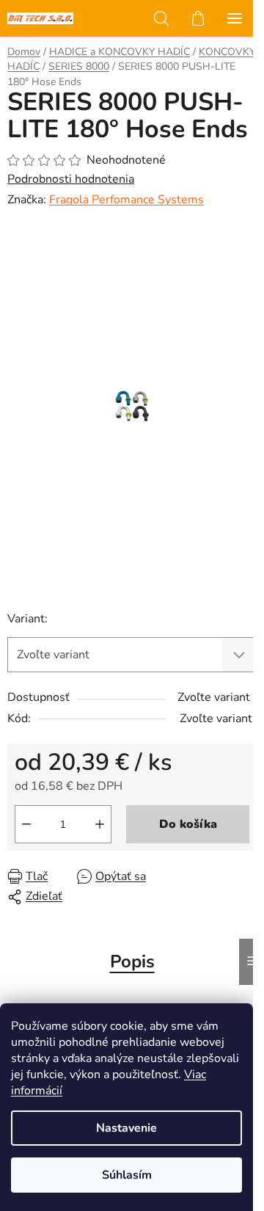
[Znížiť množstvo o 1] (26, 824)
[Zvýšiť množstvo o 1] (100, 824)
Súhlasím (127, 1175)
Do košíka (188, 824)
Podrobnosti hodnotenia (70, 179)
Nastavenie (126, 1128)
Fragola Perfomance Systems (126, 200)
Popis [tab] (132, 961)
